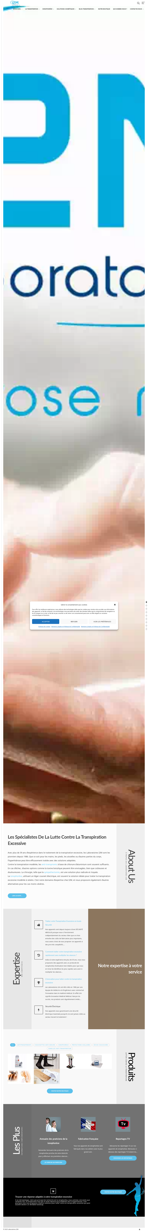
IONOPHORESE (63, 1045)
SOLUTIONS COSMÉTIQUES (65, 9)
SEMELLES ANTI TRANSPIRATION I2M (44, 1076)
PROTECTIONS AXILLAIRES (81, 1045)
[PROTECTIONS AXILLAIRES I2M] (24, 1080)
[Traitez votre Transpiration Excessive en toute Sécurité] (38, 925)
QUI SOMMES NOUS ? (120, 9)
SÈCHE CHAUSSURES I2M (70, 1061)
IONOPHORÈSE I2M (96, 1061)
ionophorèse (16, 876)
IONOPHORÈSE (47, 9)
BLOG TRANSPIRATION (86, 9)
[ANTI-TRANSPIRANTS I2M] (24, 1065)
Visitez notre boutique (59, 1091)
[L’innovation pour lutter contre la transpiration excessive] (38, 982)
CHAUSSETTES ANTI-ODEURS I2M (45, 1061)
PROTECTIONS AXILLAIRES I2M (18, 1076)
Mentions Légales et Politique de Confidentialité (65, 627)
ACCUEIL (18, 9)
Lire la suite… (19, 896)
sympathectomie (52, 872)
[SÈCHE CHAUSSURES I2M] (80, 1065)
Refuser (74, 621)
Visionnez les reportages (122, 1158)
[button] (115, 605)
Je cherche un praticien (53, 1162)
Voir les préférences (102, 621)
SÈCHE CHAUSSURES (101, 1045)
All (12, 1045)
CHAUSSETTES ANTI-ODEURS (45, 1045)
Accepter (46, 621)
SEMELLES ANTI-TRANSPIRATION (59, 1049)
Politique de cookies (44, 627)
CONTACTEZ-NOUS (136, 9)
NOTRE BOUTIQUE (104, 9)
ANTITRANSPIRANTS (24, 1045)
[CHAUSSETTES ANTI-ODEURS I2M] (54, 1065)
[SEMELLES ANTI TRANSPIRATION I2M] (50, 1080)
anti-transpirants (49, 864)
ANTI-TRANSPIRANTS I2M (18, 1061)
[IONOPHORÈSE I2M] (102, 1065)
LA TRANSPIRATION (31, 9)
